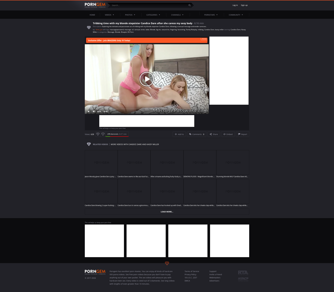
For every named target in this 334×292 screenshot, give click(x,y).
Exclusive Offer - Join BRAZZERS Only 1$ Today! (109, 40)
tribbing (201, 29)
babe (147, 29)
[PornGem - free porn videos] (95, 5)
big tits (158, 29)
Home (92, 15)
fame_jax (99, 29)
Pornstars (209, 15)
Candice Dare (209, 29)
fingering (173, 29)
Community (234, 15)
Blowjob (124, 32)
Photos (128, 15)
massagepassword (117, 29)
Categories (151, 15)
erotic (143, 29)
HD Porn (130, 32)
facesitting (181, 29)
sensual (137, 29)
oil (133, 29)
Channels (176, 15)
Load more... (167, 211)
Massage (111, 32)
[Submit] (190, 5)
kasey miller (219, 29)
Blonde (152, 29)
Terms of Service (192, 271)
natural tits (165, 29)
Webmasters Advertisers (214, 279)
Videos (108, 15)
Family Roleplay (191, 29)
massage (127, 29)
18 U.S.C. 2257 (191, 277)
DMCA (187, 280)
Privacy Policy (190, 274)
